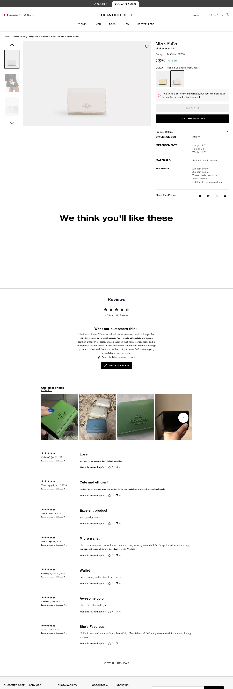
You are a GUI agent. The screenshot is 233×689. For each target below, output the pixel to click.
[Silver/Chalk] (177, 78)
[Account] (222, 15)
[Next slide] (183, 418)
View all (46, 390)
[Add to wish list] (147, 46)
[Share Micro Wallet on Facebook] (200, 196)
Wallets (44, 37)
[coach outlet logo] (117, 15)
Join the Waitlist (192, 118)
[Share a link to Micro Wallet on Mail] (225, 196)
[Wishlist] (216, 15)
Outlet (6, 37)
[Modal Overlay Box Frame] (182, 648)
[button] (12, 59)
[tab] (100, 4)
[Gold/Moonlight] (163, 78)
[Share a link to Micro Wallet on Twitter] (217, 196)
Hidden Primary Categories (25, 37)
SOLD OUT (192, 108)
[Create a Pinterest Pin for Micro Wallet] (208, 196)
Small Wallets (57, 37)
